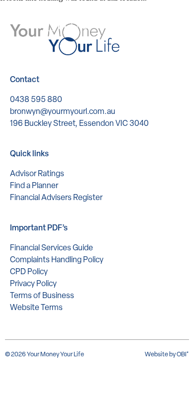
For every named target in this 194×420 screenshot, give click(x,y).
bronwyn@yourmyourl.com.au (62, 111)
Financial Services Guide (51, 247)
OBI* (183, 354)
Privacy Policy (33, 283)
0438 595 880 (36, 99)
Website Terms (36, 307)
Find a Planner (34, 185)
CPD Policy (29, 271)
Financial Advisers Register (56, 197)
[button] (178, 19)
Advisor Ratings (37, 173)
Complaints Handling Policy (56, 259)
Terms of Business (42, 295)
